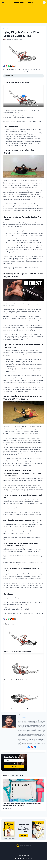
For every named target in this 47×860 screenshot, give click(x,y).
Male (8, 763)
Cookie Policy (30, 850)
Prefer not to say (18, 763)
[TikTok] (29, 858)
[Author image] (4, 39)
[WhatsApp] (9, 66)
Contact (15, 850)
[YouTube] (15, 858)
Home (4, 28)
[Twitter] (26, 858)
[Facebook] (4, 66)
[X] (11, 66)
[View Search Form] (44, 2)
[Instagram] (23, 858)
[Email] (15, 66)
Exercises (9, 28)
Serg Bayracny (10, 39)
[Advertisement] (23, 14)
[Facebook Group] (18, 858)
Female (12, 763)
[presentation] (23, 790)
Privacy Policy (22, 850)
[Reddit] (13, 66)
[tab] (5, 775)
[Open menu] (2, 2)
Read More (7, 808)
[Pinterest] (6, 66)
